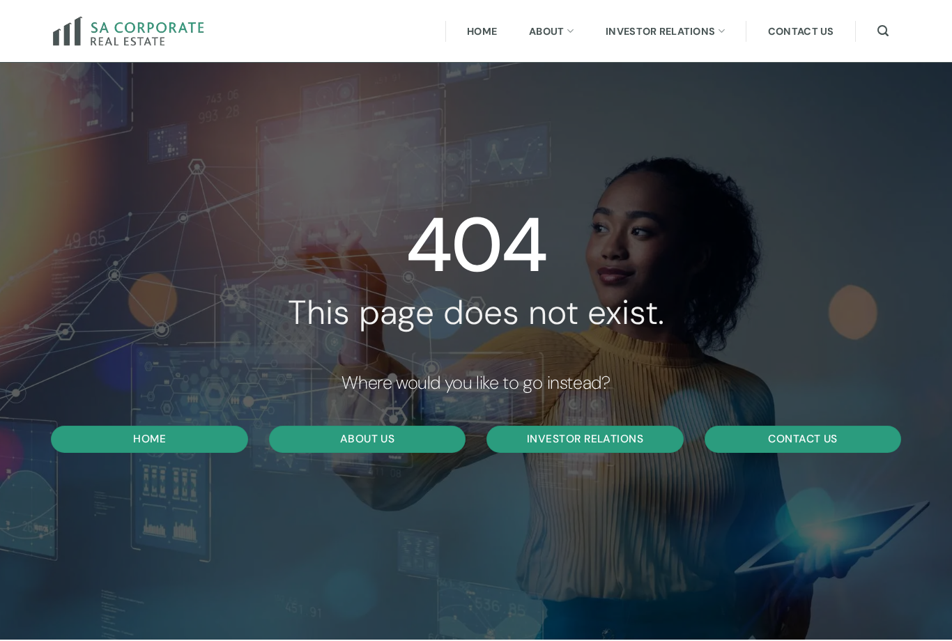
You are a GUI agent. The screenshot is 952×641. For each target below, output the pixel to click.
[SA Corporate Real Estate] (134, 31)
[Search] (883, 31)
